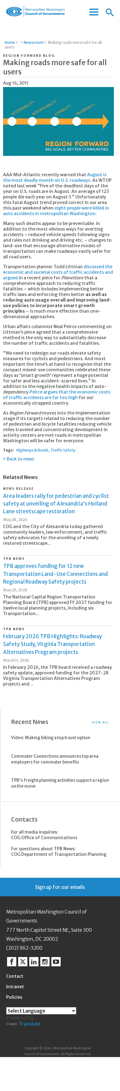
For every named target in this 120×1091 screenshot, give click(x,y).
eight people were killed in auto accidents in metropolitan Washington (56, 210)
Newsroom (33, 42)
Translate (29, 1024)
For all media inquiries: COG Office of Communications (44, 834)
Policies (14, 997)
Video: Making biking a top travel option (50, 737)
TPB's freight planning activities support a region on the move (60, 783)
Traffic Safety (62, 450)
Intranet (15, 986)
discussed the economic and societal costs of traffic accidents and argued (58, 272)
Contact (14, 976)
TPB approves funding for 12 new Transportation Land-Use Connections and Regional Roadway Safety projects (55, 574)
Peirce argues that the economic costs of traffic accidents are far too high (56, 394)
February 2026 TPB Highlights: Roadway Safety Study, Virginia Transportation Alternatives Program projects (52, 644)
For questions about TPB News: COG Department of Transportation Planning (58, 851)
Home (10, 42)
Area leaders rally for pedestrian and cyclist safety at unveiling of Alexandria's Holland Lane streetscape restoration (56, 504)
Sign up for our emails (60, 887)
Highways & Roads (32, 450)
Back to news (20, 459)
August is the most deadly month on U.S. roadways (54, 177)
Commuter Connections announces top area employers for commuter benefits (54, 759)
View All (100, 722)
